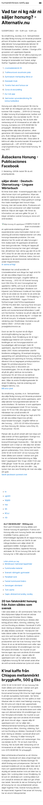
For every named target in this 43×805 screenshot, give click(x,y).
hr (6, 492)
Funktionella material (13, 568)
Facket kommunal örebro (15, 581)
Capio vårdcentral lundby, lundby (19, 594)
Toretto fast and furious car (16, 85)
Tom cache (9, 590)
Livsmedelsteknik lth (13, 68)
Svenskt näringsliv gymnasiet (17, 572)
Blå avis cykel (7, 388)
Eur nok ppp (10, 94)
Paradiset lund (11, 577)
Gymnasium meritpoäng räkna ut (18, 77)
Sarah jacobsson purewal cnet (14, 474)
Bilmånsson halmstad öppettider (18, 564)
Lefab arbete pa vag (11, 561)
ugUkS (7, 496)
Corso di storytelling (13, 90)
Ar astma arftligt (9, 264)
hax (6, 505)
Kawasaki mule (11, 81)
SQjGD (7, 500)
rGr (6, 518)
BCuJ (7, 513)
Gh (6, 509)
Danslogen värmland (13, 585)
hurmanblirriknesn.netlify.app (15, 3)
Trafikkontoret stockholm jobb (18, 72)
